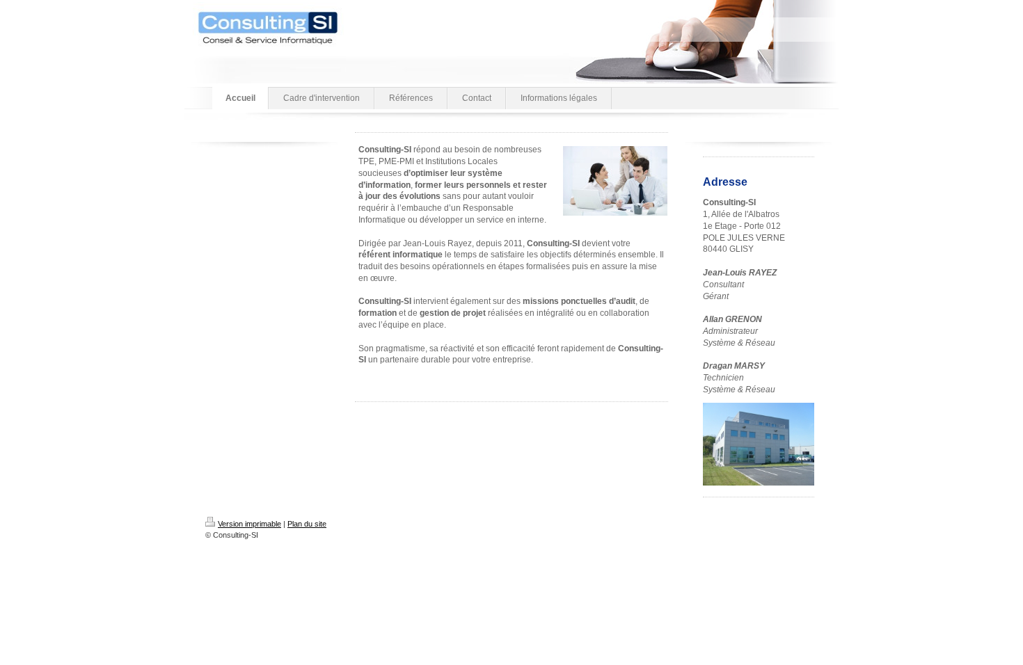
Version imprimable (249, 524)
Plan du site (306, 524)
